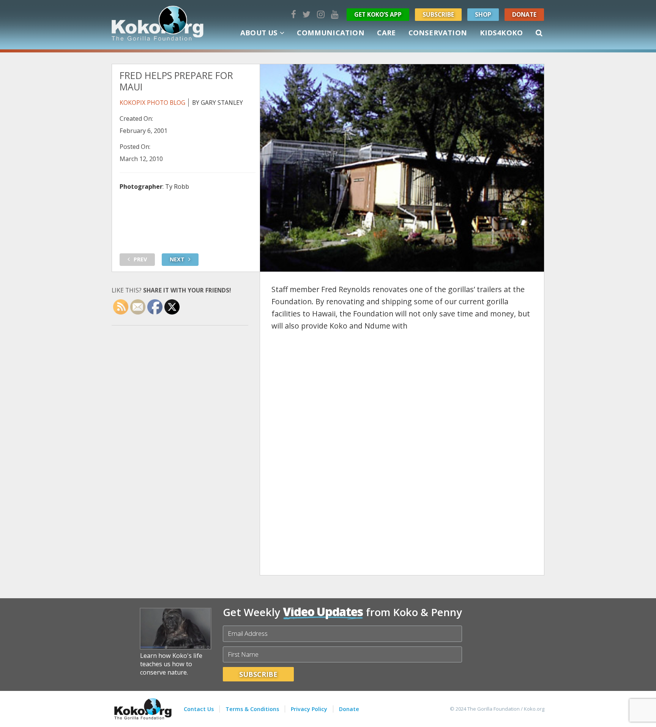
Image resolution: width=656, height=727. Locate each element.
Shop (483, 14)
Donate (524, 14)
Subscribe (438, 14)
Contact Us (199, 709)
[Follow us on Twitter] (306, 14)
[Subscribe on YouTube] (334, 14)
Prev (140, 259)
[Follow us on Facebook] (294, 14)
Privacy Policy (309, 709)
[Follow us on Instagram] (320, 14)
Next (177, 259)
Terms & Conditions (252, 709)
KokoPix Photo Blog (152, 102)
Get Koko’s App (378, 14)
